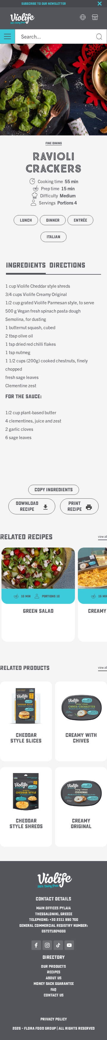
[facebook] (36, 945)
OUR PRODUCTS (53, 966)
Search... (99, 37)
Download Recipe (27, 506)
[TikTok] (58, 945)
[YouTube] (69, 945)
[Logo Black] (21, 11)
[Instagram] (47, 945)
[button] (83, 18)
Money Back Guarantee (54, 983)
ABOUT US (54, 978)
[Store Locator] (95, 18)
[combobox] (61, 36)
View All (102, 536)
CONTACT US (54, 995)
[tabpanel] (53, 361)
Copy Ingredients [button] (53, 489)
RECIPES (53, 972)
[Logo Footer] (53, 872)
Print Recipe (74, 506)
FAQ (53, 989)
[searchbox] (61, 36)
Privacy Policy (53, 1019)
